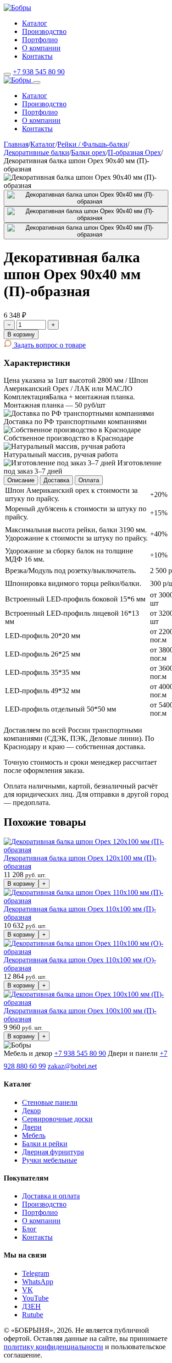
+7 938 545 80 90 (39, 72)
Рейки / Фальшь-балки (92, 144)
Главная (16, 144)
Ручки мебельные (49, 1160)
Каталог (34, 23)
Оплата (88, 480)
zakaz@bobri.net (72, 1066)
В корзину (21, 334)
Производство (44, 31)
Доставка (56, 480)
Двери (32, 1127)
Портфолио (40, 40)
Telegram (35, 1273)
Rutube (32, 1315)
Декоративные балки (36, 152)
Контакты (37, 56)
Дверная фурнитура (53, 1152)
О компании (41, 48)
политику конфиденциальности (53, 1347)
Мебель (33, 1135)
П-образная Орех (134, 152)
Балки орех (88, 152)
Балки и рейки (44, 1144)
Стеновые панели (50, 1102)
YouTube (35, 1298)
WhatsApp (37, 1282)
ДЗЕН (31, 1306)
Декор (31, 1111)
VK (27, 1290)
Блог (29, 1229)
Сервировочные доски (57, 1119)
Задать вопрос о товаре (49, 345)
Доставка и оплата (51, 1196)
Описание (20, 480)
